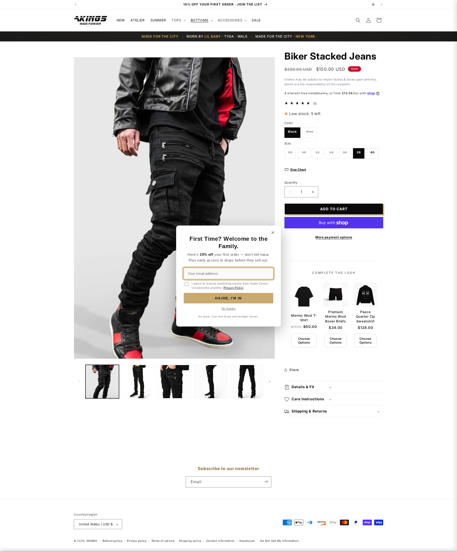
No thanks (229, 309)
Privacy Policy (233, 288)
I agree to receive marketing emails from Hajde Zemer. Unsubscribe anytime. (230, 286)
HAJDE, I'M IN (228, 298)
